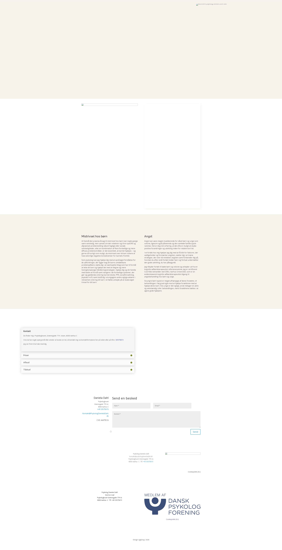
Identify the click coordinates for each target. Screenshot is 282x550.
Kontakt (40, 64)
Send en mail (109, 495)
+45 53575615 (103, 409)
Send (195, 431)
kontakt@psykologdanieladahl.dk (141, 456)
